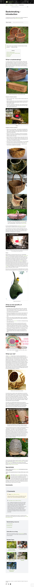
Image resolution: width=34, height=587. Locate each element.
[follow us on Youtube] (10, 584)
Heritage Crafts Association (13, 464)
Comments (8, 56)
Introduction (10, 523)
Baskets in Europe (22, 225)
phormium (23, 221)
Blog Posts (10, 525)
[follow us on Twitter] (8, 584)
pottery (21, 260)
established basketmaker (19, 461)
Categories (11, 5)
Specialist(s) (8, 55)
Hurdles (22, 560)
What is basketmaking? (10, 52)
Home (7, 5)
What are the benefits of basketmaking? (13, 53)
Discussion (10, 527)
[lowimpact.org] (10, 2)
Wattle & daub (12, 560)
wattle (7, 266)
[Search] (27, 7)
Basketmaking (18, 18)
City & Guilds (10, 462)
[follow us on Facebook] (6, 584)
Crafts (16, 5)
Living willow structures (11, 571)
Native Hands (24, 223)
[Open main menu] (28, 2)
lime (26, 142)
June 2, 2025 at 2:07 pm (15, 494)
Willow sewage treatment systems (11, 550)
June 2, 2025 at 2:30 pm (17, 500)
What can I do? (9, 54)
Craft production (22, 549)
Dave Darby (11, 500)
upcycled (15, 320)
